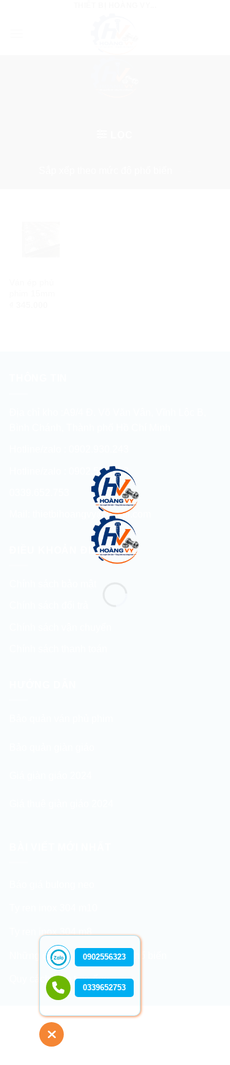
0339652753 (104, 987)
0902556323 (104, 957)
